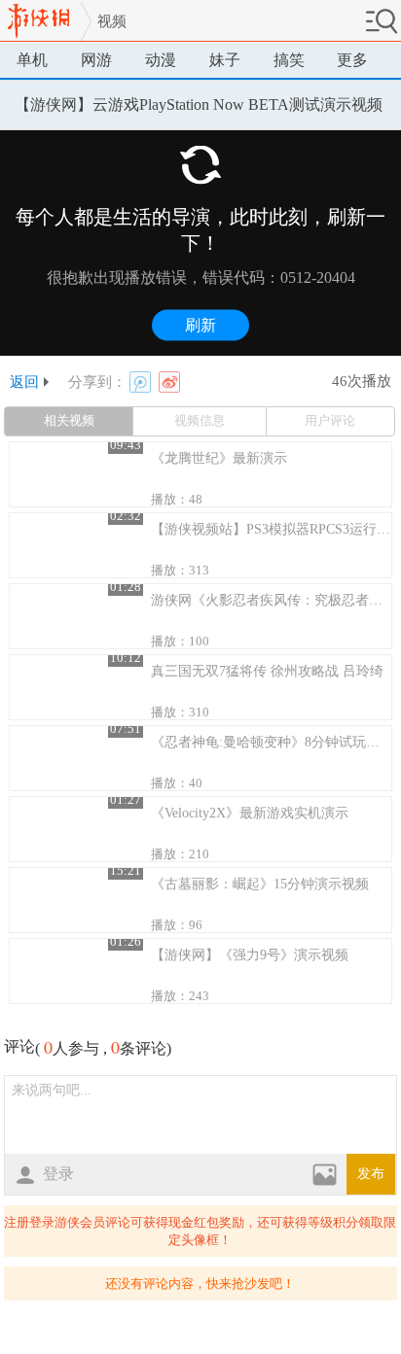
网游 (96, 60)
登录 (58, 1173)
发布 (370, 1173)
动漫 (160, 60)
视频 (112, 21)
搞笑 (289, 60)
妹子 (224, 60)
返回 (24, 382)
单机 (32, 60)
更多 (352, 60)
